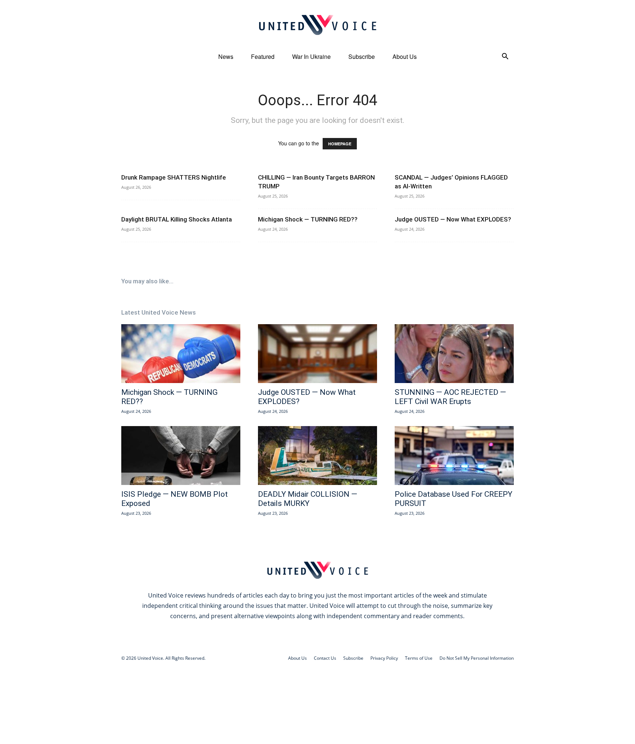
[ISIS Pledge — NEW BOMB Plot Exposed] (180, 455)
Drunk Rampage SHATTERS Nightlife (173, 177)
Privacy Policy (384, 658)
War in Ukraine (311, 56)
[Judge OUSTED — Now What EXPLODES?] (317, 353)
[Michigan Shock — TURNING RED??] (180, 353)
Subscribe (361, 56)
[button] (505, 57)
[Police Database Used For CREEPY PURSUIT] (454, 455)
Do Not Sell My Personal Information (477, 658)
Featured (263, 56)
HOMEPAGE (339, 143)
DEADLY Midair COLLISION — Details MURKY (307, 499)
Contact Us (325, 658)
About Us (404, 56)
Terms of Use (419, 658)
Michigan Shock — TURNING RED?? (308, 219)
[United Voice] (317, 25)
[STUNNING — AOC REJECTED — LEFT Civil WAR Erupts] (454, 353)
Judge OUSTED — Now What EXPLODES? (453, 219)
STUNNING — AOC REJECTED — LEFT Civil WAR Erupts (450, 397)
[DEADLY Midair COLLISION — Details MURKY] (317, 455)
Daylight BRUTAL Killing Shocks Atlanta (176, 219)
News (225, 56)
